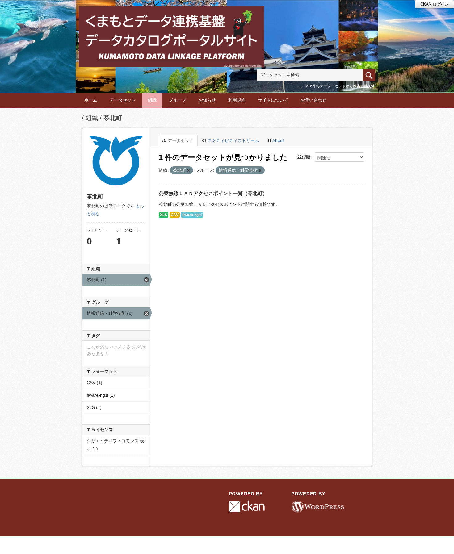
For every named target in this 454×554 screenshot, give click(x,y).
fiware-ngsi (192, 215)
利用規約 (237, 100)
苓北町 (112, 118)
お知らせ (207, 100)
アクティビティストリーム (232, 140)
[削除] (188, 170)
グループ (177, 100)
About (277, 140)
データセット (123, 100)
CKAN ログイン (434, 4)
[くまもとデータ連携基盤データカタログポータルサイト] (171, 14)
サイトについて (273, 100)
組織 (152, 100)
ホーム (90, 100)
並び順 (303, 156)
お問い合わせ (313, 100)
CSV (175, 215)
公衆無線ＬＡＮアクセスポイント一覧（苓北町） (213, 193)
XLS (163, 215)
